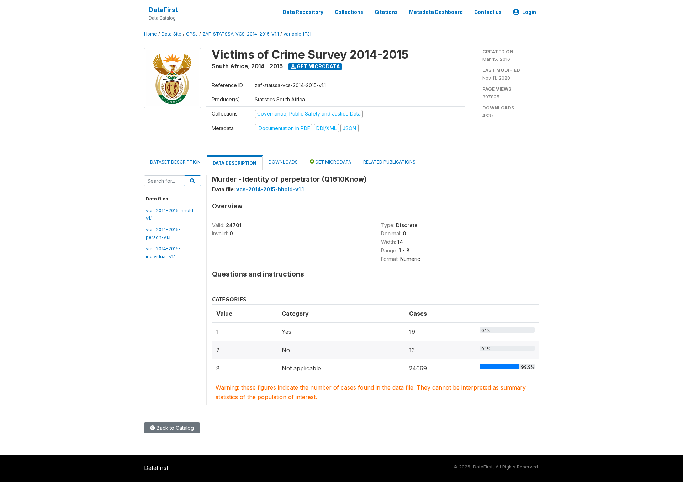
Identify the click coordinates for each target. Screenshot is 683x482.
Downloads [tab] (283, 162)
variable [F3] (297, 34)
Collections (349, 12)
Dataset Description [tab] (175, 162)
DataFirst (163, 10)
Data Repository (303, 12)
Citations (386, 12)
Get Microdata (318, 66)
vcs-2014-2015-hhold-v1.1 (270, 189)
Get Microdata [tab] (332, 162)
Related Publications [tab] (389, 162)
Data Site (171, 34)
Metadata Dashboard (436, 12)
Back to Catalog (174, 428)
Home (150, 34)
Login (529, 12)
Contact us (488, 12)
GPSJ (192, 34)
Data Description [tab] (234, 163)
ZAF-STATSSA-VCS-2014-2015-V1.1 (240, 34)
